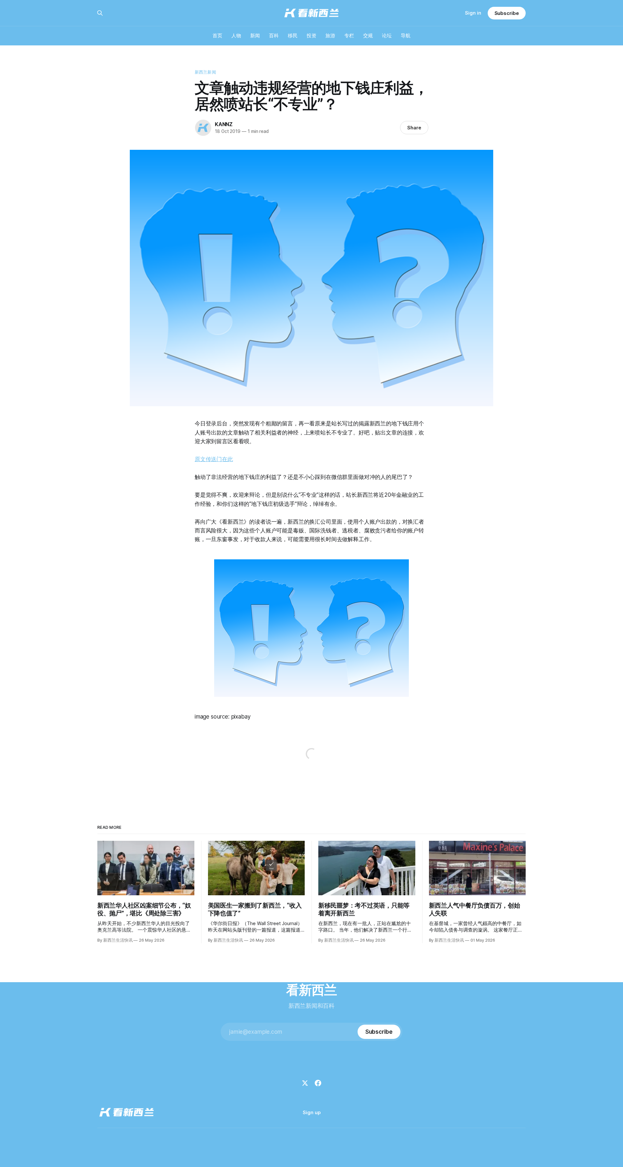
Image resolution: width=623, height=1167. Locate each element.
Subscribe (507, 13)
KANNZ (224, 124)
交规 (368, 35)
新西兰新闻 (205, 72)
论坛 (387, 35)
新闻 (255, 35)
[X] (305, 1083)
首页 (217, 35)
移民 (293, 35)
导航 (405, 35)
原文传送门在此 (214, 459)
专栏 (349, 35)
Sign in (473, 13)
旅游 (330, 35)
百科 (274, 35)
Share (414, 128)
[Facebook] (318, 1083)
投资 (311, 35)
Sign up (312, 1112)
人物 (236, 35)
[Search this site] (100, 13)
